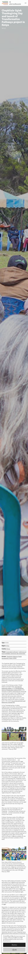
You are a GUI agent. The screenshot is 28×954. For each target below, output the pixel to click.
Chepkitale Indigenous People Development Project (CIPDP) (12, 657)
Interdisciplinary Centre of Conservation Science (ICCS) (13, 689)
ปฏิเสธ (14, 950)
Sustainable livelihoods (12, 652)
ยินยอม (14, 945)
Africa (7, 645)
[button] (25, 3)
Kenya (8, 649)
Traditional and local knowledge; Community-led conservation (14, 652)
